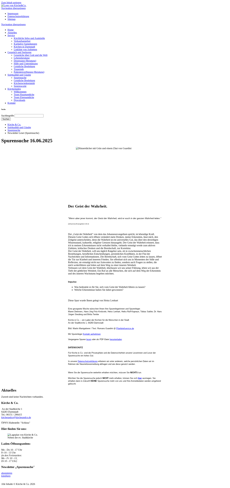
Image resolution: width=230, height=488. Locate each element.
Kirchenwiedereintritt (24, 83)
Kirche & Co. (14, 124)
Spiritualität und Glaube (19, 74)
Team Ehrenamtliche (24, 97)
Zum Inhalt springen (11, 2)
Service (11, 35)
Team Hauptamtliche (24, 94)
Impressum (13, 13)
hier (140, 378)
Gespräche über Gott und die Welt (30, 55)
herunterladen (116, 339)
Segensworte (20, 86)
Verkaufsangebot (22, 41)
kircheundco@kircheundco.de (16, 417)
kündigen (5, 476)
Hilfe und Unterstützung (26, 63)
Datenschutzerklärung (18, 16)
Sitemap (11, 19)
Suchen (6, 119)
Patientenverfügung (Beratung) (29, 72)
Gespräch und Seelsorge (19, 52)
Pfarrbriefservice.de (125, 328)
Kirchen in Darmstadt (24, 46)
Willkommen (20, 91)
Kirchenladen (14, 89)
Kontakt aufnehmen (92, 334)
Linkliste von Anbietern (25, 49)
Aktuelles (12, 32)
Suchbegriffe (7, 115)
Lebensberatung (22, 58)
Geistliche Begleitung (24, 66)
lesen (88, 339)
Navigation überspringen (13, 8)
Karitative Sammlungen (25, 44)
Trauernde (19, 69)
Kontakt (11, 103)
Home (11, 29)
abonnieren (6, 473)
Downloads (19, 100)
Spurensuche (20, 77)
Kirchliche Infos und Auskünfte (29, 38)
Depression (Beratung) (25, 60)
